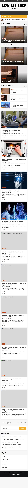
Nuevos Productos (17, 0)
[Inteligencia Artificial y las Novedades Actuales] (14, 211)
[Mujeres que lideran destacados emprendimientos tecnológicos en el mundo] (14, 399)
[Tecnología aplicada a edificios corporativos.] (5, 98)
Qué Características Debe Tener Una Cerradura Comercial (12, 448)
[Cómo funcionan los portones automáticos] (14, 34)
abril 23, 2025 (8, 131)
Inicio (2, 0)
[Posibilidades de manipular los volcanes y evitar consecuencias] (14, 368)
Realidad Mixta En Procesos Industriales (11, 130)
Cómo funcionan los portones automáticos (13, 40)
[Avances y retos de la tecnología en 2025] (14, 180)
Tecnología (6, 0)
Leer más (3, 137)
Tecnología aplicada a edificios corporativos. (17, 98)
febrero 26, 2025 (8, 222)
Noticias (11, 0)
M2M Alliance (14, 5)
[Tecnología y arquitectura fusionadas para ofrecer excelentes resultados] (14, 305)
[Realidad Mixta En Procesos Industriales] (14, 119)
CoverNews (10, 474)
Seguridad (4, 38)
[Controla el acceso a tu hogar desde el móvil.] (5, 105)
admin (4, 41)
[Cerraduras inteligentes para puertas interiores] (14, 74)
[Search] (26, 13)
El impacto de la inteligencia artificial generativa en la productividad (14, 159)
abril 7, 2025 (8, 162)
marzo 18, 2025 (8, 192)
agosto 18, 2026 (8, 41)
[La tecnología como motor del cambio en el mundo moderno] (14, 241)
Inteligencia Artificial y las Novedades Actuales (12, 221)
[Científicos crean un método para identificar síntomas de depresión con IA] (14, 336)
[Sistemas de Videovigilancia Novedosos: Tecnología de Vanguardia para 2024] (14, 273)
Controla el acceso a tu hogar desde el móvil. (18, 106)
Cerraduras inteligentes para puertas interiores (14, 80)
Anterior (3, 422)
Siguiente (24, 422)
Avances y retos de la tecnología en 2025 (11, 191)
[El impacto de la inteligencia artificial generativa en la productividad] (14, 148)
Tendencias (24, 0)
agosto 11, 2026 (8, 81)
